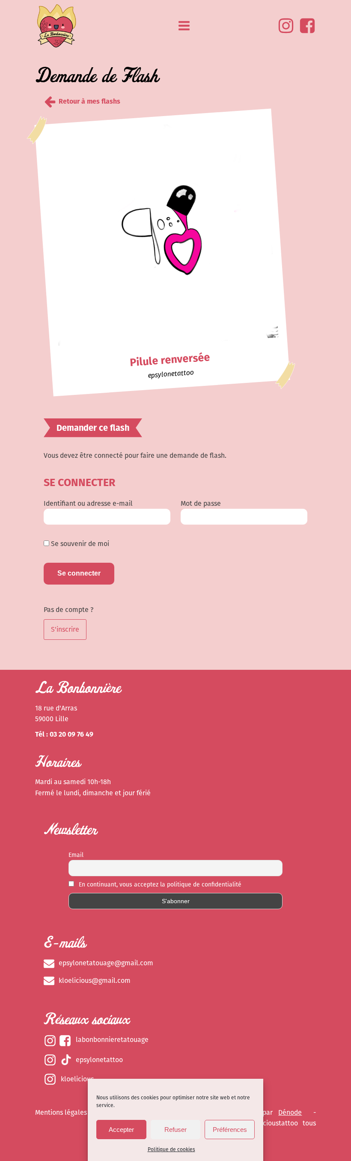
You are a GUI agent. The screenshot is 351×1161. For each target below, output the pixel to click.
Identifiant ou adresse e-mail (88, 503)
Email (75, 855)
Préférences (230, 1129)
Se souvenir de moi (79, 544)
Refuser (175, 1129)
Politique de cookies (171, 1149)
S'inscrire (65, 629)
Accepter (121, 1129)
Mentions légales (61, 1112)
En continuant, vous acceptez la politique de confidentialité (159, 884)
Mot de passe (201, 503)
